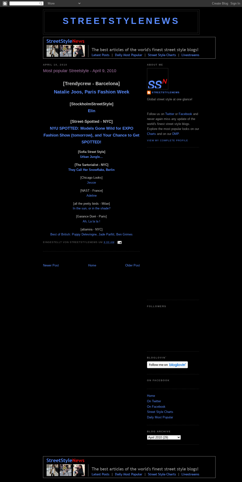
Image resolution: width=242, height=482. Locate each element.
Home (92, 265)
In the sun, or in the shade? (91, 208)
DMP (175, 134)
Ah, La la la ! (91, 221)
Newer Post (51, 265)
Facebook (185, 114)
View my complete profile (167, 140)
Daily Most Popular (160, 417)
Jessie (91, 182)
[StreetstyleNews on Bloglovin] (167, 367)
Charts (151, 134)
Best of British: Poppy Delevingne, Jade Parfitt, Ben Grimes (91, 234)
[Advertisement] (98, 258)
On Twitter (154, 401)
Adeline (91, 195)
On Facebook (156, 406)
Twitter (169, 114)
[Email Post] (119, 242)
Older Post (132, 265)
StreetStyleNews (121, 21)
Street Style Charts (160, 412)
